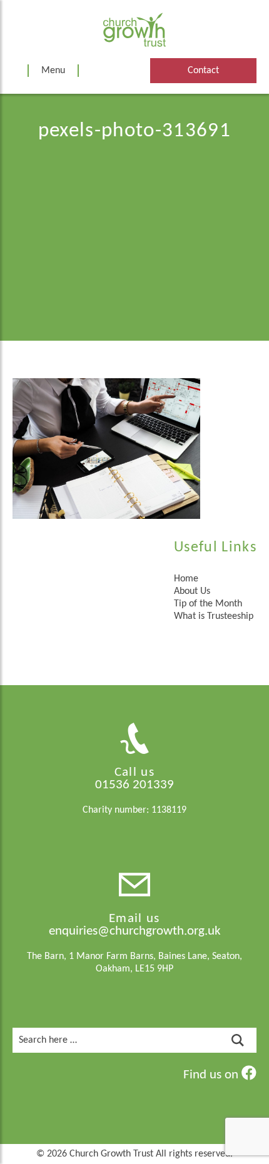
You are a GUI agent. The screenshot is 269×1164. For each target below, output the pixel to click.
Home (186, 579)
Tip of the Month (208, 604)
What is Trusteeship (213, 616)
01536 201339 (134, 784)
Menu (53, 71)
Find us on (212, 1074)
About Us (192, 591)
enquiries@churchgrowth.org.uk (135, 931)
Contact (203, 71)
